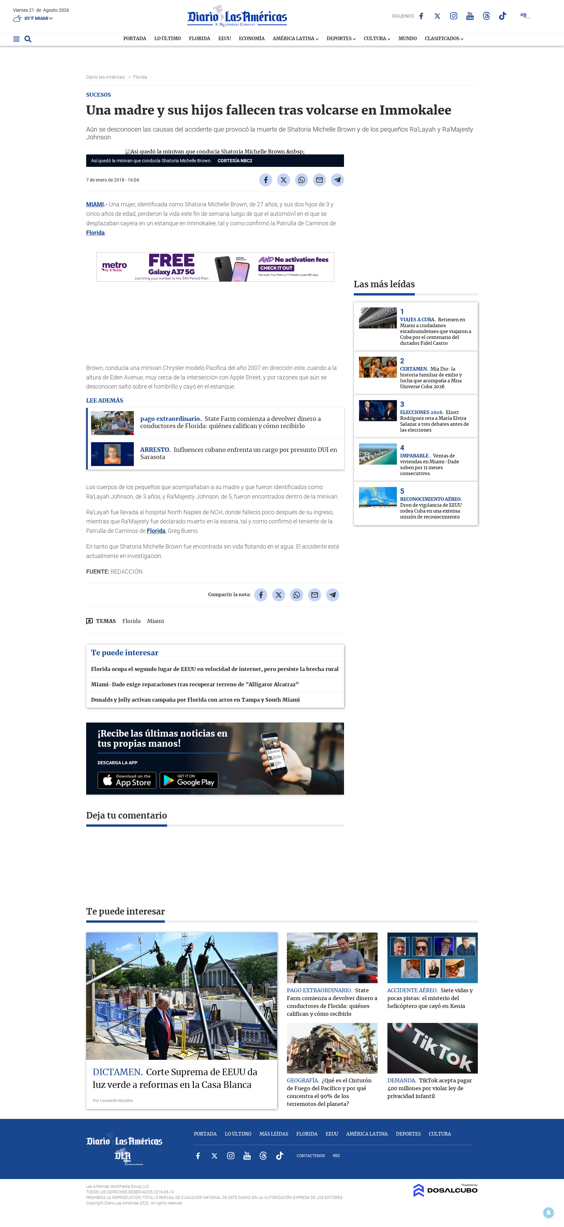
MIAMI (95, 204)
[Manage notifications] (548, 1212)
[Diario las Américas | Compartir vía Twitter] (283, 179)
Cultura (375, 39)
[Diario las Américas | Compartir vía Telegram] (337, 179)
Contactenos (311, 1156)
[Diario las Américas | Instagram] (454, 16)
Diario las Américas (106, 77)
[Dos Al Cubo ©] (446, 1195)
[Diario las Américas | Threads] (486, 16)
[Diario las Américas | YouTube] (470, 16)
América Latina (294, 39)
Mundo (408, 39)
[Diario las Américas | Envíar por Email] (319, 179)
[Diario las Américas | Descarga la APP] (129, 781)
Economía (252, 39)
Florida (199, 39)
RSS (336, 1156)
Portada (134, 39)
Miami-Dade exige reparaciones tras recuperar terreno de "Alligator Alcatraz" (195, 684)
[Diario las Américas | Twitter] (437, 16)
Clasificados (442, 39)
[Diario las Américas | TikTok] (503, 16)
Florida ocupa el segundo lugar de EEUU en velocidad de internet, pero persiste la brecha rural (215, 669)
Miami (155, 621)
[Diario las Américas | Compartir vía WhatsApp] (301, 179)
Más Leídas (273, 1134)
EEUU (224, 39)
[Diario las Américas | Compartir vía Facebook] (265, 179)
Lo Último (167, 39)
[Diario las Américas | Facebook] (421, 16)
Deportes (339, 39)
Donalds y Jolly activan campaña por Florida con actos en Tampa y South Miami (195, 700)
